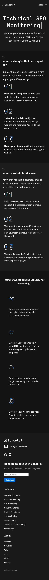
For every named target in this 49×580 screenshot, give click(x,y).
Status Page (9, 529)
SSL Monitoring (10, 516)
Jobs (6, 554)
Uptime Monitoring (12, 512)
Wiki (6, 550)
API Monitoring (10, 520)
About (6, 558)
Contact (7, 563)
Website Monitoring (12, 495)
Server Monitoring (11, 508)
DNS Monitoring (10, 504)
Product (7, 542)
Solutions (8, 546)
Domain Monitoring (12, 500)
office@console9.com (18, 446)
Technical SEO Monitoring (14, 525)
